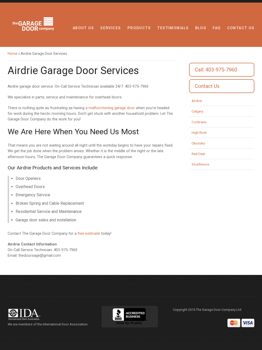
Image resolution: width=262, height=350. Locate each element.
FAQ (217, 28)
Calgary (197, 111)
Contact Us (240, 28)
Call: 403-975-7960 (216, 70)
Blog (200, 28)
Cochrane (199, 122)
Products (139, 28)
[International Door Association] (48, 314)
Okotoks (198, 143)
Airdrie (197, 101)
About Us (83, 28)
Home (12, 54)
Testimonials (173, 28)
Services (110, 28)
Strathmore (200, 164)
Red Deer (198, 154)
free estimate (89, 233)
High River (199, 132)
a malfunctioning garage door (110, 108)
